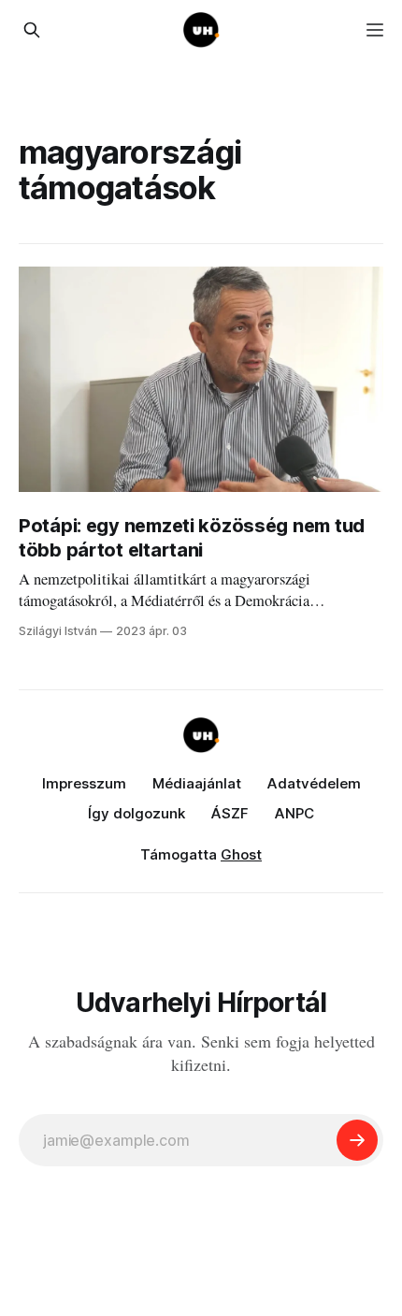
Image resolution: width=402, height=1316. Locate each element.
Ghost (241, 854)
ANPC (294, 813)
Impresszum (84, 783)
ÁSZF (230, 813)
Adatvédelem (314, 783)
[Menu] (375, 30)
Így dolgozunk (136, 813)
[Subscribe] (357, 1140)
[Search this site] (32, 30)
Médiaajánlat (196, 783)
